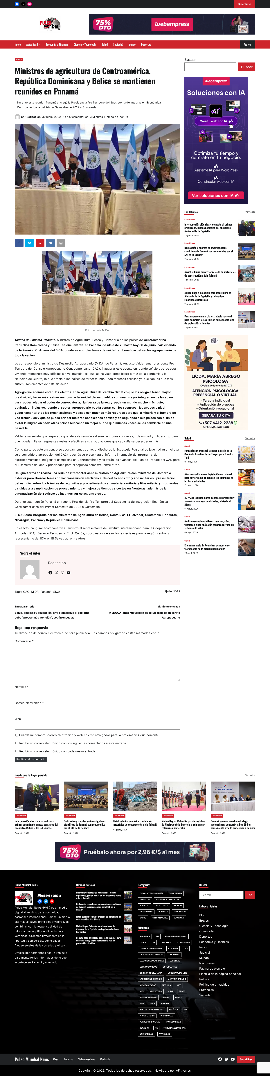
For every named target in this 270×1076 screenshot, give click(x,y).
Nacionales (146, 912)
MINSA (166, 997)
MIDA (35, 592)
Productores (147, 1016)
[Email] (61, 243)
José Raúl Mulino (177, 973)
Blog (202, 915)
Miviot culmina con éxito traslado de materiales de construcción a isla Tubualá (209, 273)
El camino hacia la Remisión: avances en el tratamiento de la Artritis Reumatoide (207, 547)
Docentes (174, 954)
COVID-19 (173, 948)
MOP (142, 1003)
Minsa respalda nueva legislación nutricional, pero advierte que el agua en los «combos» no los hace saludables (208, 477)
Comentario (24, 641)
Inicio (203, 947)
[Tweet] (30, 243)
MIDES (182, 991)
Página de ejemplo (212, 968)
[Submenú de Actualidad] (39, 44)
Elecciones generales (152, 961)
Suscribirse (246, 1059)
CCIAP (143, 942)
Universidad (146, 1034)
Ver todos (250, 211)
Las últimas (189, 220)
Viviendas (164, 1034)
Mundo (19, 59)
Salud (187, 446)
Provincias (180, 912)
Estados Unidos (148, 967)
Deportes (145, 899)
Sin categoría (160, 918)
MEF (179, 985)
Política (163, 912)
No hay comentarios (75, 117)
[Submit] (250, 895)
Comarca (166, 942)
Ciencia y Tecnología (151, 893)
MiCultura (156, 991)
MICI (142, 991)
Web (18, 719)
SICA (56, 592)
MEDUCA (166, 985)
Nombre (21, 687)
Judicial (144, 906)
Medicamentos (148, 985)
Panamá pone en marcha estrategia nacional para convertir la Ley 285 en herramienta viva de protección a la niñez (209, 319)
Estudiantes (170, 967)
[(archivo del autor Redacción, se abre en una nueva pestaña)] (17, 118)
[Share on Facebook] (19, 243)
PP (185, 1009)
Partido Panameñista (151, 1009)
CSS (186, 948)
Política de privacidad (214, 984)
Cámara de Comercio (151, 954)
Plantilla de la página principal (220, 974)
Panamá (45, 592)
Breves (204, 920)
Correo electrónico (29, 703)
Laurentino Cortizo (151, 979)
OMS (152, 1003)
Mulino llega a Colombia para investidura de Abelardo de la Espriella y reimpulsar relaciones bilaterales (207, 296)
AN (157, 936)
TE (156, 1028)
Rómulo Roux (173, 1022)
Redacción (33, 117)
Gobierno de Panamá (151, 973)
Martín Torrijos (177, 979)
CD (153, 942)
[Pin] (40, 243)
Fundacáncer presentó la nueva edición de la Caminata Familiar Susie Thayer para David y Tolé (208, 454)
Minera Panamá (148, 997)
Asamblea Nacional (176, 936)
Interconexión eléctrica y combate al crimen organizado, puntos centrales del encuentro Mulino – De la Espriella (208, 227)
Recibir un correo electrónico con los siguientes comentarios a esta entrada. (73, 743)
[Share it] (51, 243)
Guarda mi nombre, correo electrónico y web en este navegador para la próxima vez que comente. (89, 735)
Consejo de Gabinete (151, 948)
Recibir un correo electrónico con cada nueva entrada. (57, 751)
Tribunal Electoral (174, 1028)
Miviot (179, 997)
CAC (26, 592)
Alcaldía (145, 936)
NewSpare (162, 1070)
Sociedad (179, 918)
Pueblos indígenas (150, 1022)
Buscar (190, 59)
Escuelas (175, 961)
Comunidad (175, 893)
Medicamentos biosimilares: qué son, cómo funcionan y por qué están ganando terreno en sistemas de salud (209, 524)
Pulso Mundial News (32, 1059)
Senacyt (144, 1028)
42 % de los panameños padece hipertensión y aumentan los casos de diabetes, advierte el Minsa (209, 500)
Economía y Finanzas (167, 899)
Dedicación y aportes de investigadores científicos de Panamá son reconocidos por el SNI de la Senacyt (208, 251)
